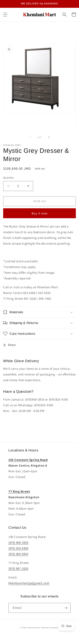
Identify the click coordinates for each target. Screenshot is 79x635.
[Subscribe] (65, 608)
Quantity (8, 177)
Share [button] (12, 345)
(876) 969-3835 (18, 542)
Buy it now (40, 213)
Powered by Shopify (50, 627)
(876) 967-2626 (18, 568)
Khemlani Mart (33, 627)
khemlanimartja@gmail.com (28, 583)
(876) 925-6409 (18, 548)
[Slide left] (30, 137)
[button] (5, 14)
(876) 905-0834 (18, 554)
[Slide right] (49, 137)
